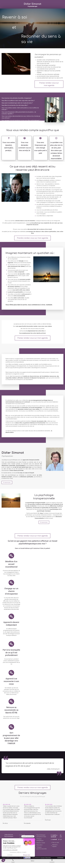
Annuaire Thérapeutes (46, 857)
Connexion (60, 857)
